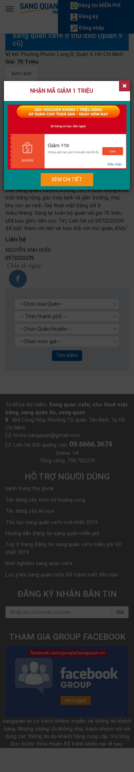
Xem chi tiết (67, 179)
